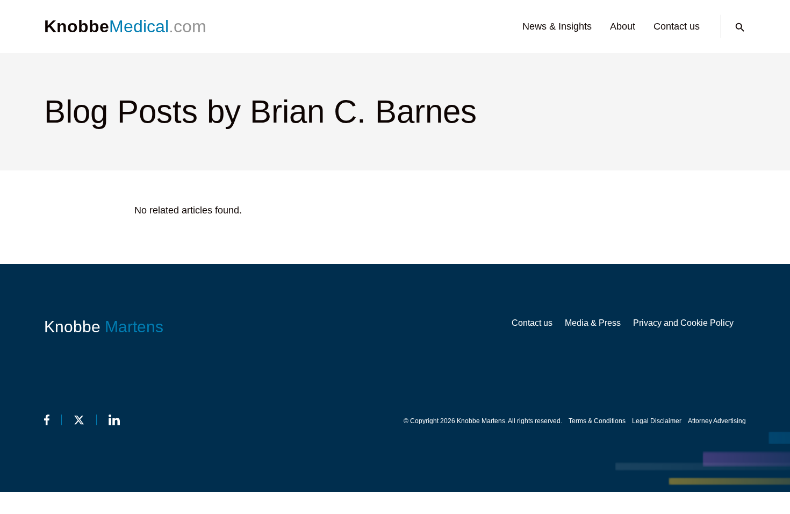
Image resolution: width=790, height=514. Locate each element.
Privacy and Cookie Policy (683, 322)
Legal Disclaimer (656, 421)
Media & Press (593, 322)
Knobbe (103, 326)
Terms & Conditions (597, 421)
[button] (740, 27)
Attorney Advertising (717, 421)
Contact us (676, 26)
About (622, 26)
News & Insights (557, 26)
